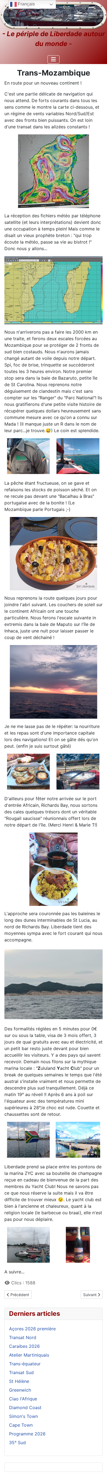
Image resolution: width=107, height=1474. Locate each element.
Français (26, 4)
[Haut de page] (97, 1464)
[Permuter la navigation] (53, 59)
